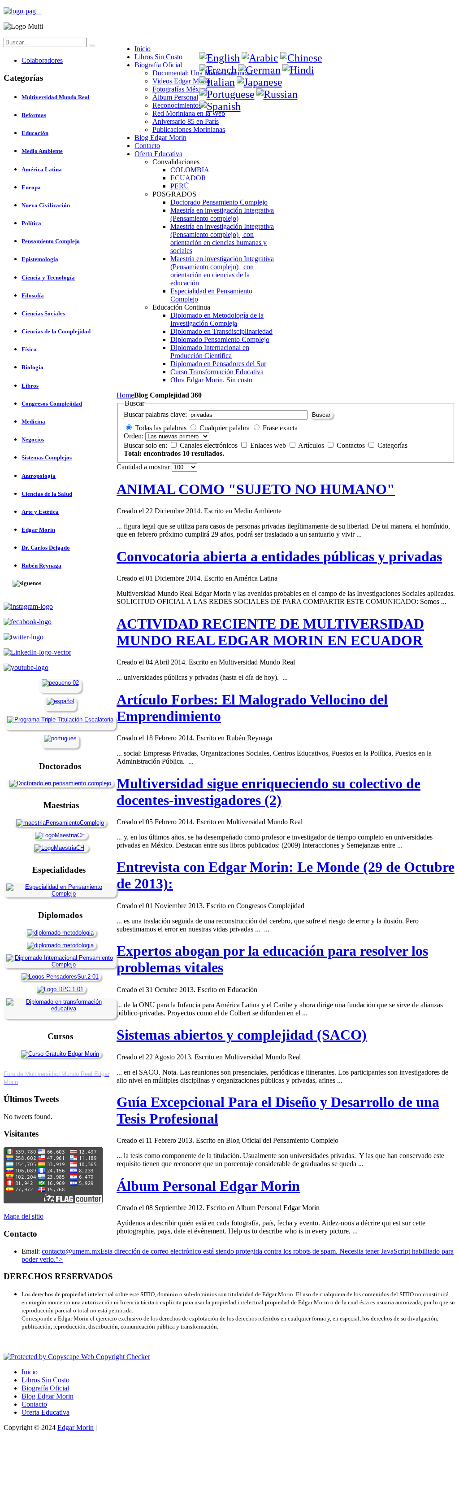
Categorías (392, 445)
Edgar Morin (38, 529)
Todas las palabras (160, 428)
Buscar (321, 414)
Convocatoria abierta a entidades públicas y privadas (279, 556)
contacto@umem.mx (71, 1251)
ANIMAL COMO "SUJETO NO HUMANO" (256, 489)
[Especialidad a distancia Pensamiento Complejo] (60, 893)
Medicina (33, 421)
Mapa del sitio (23, 1216)
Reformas (34, 115)
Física (29, 349)
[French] (218, 70)
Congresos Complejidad (52, 403)
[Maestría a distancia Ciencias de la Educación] (60, 835)
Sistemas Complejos (47, 457)
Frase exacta (280, 428)
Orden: (133, 436)
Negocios (33, 439)
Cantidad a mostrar (144, 467)
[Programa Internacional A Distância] (60, 738)
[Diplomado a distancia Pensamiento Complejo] (60, 964)
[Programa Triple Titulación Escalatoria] (60, 719)
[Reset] (91, 44)
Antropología (39, 475)
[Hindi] (298, 70)
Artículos (312, 445)
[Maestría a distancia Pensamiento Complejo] (60, 822)
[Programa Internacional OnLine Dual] (60, 701)
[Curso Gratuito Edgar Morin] (60, 1053)
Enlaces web (269, 445)
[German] (259, 70)
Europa (31, 187)
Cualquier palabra (224, 428)
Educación (35, 133)
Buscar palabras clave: (155, 414)
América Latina (42, 169)
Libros (30, 385)
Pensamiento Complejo (51, 241)
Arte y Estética (40, 511)
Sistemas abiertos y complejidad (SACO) (242, 1035)
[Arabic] (260, 58)
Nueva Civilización (46, 205)
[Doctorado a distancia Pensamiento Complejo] (60, 783)
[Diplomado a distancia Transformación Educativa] (60, 1008)
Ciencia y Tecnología (48, 277)
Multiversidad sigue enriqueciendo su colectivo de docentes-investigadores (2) (268, 791)
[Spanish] (220, 106)
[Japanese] (259, 82)
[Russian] (277, 94)
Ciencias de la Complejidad (56, 331)
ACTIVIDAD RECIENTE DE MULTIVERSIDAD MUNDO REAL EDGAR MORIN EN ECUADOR (270, 632)
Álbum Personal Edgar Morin (208, 1186)
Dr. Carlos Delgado (46, 547)
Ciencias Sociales (43, 313)
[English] (219, 58)
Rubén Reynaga (41, 565)
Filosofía (33, 295)
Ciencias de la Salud (47, 493)
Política (31, 223)
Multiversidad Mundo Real (56, 97)
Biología (32, 367)
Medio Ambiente (42, 151)
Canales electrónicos (209, 445)
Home (125, 395)
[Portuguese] (227, 94)
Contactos (352, 445)
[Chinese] (301, 58)
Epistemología (40, 259)
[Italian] (217, 82)
